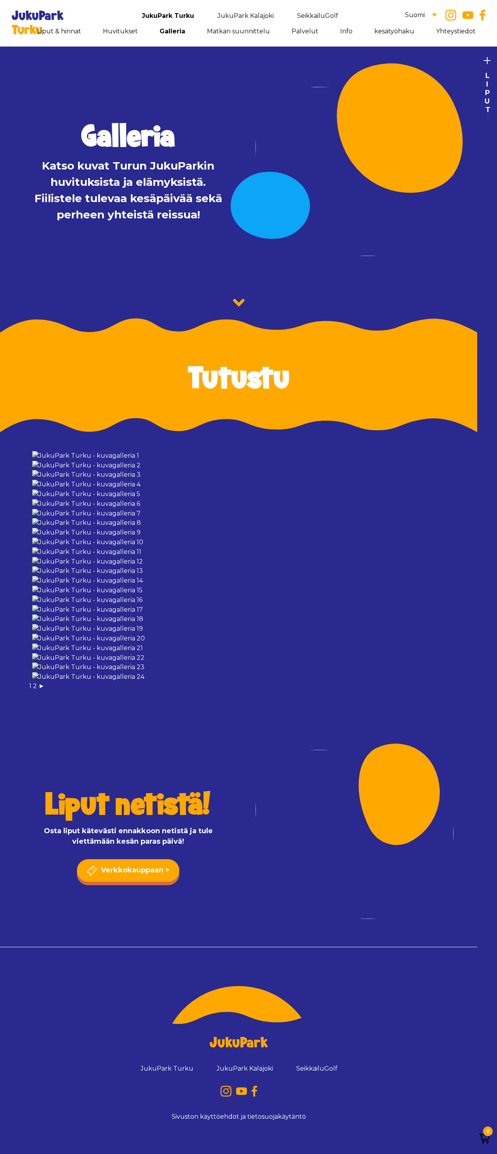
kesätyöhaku (394, 31)
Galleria (172, 31)
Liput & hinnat (59, 31)
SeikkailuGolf (317, 15)
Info (346, 31)
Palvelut (305, 31)
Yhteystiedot (456, 31)
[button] (484, 1138)
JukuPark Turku (168, 15)
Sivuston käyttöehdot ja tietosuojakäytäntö (239, 1116)
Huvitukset (120, 31)
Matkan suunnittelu (238, 31)
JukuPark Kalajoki (245, 15)
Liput (487, 92)
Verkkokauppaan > (134, 870)
